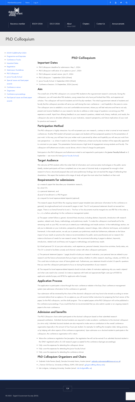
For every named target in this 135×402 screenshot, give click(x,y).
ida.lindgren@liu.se (84, 368)
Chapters (86, 23)
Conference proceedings (16, 94)
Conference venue (14, 87)
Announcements (118, 23)
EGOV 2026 (37, 23)
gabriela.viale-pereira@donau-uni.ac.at (105, 361)
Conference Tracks (14, 59)
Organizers (11, 90)
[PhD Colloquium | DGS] (15, 12)
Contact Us (101, 23)
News (27, 2)
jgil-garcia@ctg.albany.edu (94, 364)
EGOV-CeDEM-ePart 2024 (16, 53)
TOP (67, 388)
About (71, 25)
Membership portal (14, 2)
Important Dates (12, 63)
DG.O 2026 (55, 23)
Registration (11, 66)
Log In (36, 2)
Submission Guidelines (15, 70)
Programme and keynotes (16, 56)
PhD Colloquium (13, 73)
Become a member (17, 23)
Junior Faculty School (14, 77)
